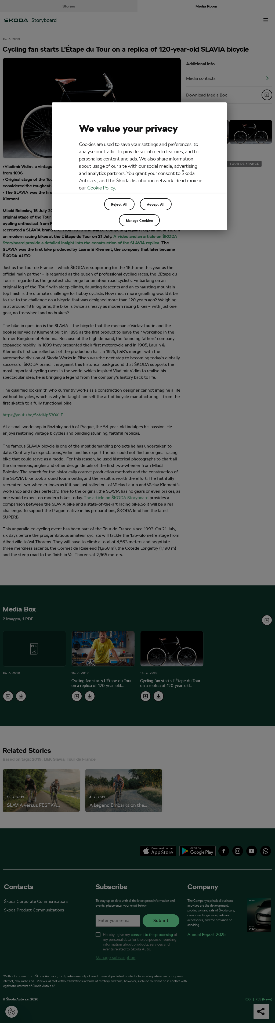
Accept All (156, 204)
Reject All (119, 204)
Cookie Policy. (101, 188)
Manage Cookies (139, 220)
